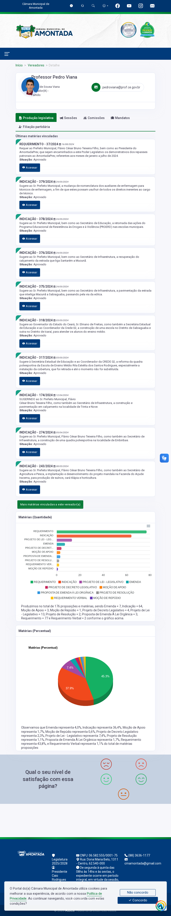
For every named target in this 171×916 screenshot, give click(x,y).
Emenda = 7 (112, 606)
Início (19, 65)
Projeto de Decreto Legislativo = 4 (105, 610)
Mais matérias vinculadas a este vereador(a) (50, 504)
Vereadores (35, 65)
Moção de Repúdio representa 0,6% (70, 731)
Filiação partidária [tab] (36, 127)
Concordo (139, 900)
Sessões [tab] (70, 118)
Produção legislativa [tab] (38, 118)
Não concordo (137, 892)
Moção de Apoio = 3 (35, 610)
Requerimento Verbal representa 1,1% (77, 743)
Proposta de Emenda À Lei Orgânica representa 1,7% (82, 739)
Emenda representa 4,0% (63, 727)
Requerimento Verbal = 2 (69, 618)
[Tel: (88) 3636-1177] (85, 820)
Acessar (31, 167)
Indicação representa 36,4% (102, 727)
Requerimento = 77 (35, 618)
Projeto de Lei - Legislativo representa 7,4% (75, 735)
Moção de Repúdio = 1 (65, 610)
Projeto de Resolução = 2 (63, 614)
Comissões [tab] (96, 118)
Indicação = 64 (132, 606)
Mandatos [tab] (122, 118)
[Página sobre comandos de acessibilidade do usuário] (105, 5)
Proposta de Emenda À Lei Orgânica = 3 (109, 614)
